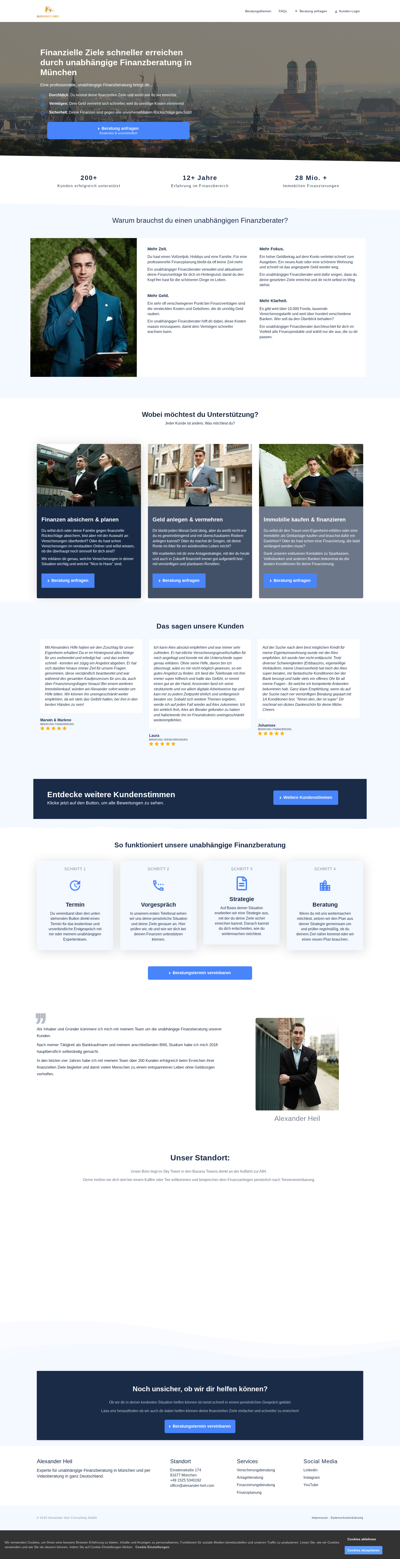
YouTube (310, 1466)
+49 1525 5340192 (185, 1461)
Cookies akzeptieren (363, 1550)
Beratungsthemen (258, 11)
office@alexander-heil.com (192, 1467)
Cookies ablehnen (361, 1539)
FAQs (283, 11)
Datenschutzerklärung (347, 1498)
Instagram (311, 1458)
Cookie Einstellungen (152, 1547)
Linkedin (310, 1451)
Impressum (320, 1498)
